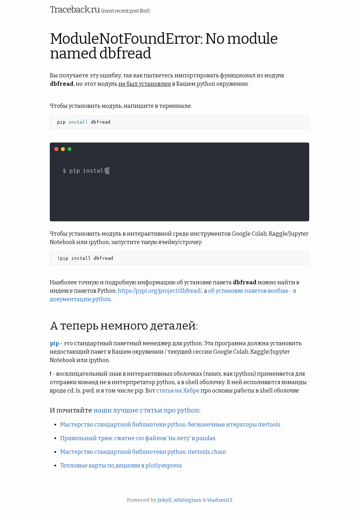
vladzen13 (219, 500)
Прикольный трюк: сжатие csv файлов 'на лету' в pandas (138, 438)
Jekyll (164, 500)
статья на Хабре (177, 390)
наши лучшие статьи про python (146, 410)
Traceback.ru (99, 9)
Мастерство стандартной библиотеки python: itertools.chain (143, 452)
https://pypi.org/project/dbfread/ (160, 290)
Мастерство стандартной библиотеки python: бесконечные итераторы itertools (170, 424)
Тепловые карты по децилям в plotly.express (121, 465)
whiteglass (187, 500)
